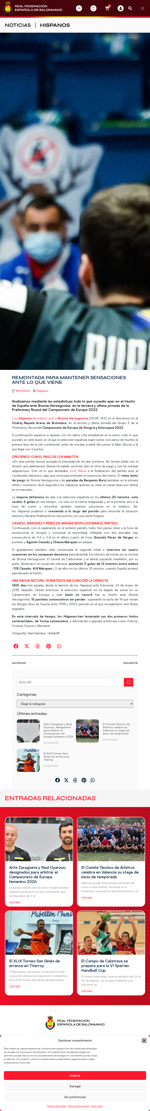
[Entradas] (79, 8)
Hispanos (55, 25)
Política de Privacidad (78, 1106)
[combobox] (69, 682)
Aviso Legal (97, 1106)
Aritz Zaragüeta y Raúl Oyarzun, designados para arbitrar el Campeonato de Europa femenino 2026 (58, 730)
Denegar (75, 1086)
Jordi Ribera (78, 471)
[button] (144, 1041)
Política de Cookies (56, 1106)
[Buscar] (128, 682)
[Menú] (142, 8)
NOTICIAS (18, 25)
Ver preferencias (75, 1097)
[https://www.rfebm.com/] (32, 8)
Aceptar (75, 1075)
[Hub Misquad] (121, 8)
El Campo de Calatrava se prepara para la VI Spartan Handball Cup (105, 965)
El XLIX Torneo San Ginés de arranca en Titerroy (56, 756)
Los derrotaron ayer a (50, 418)
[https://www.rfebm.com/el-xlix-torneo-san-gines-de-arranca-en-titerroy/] (28, 760)
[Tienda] (93, 8)
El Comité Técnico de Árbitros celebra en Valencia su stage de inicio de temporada (116, 728)
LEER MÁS (14, 902)
